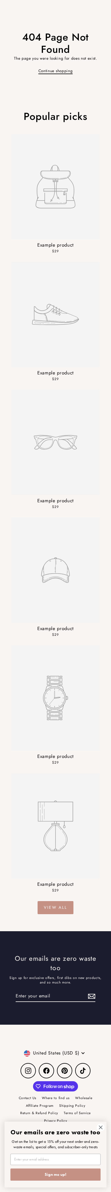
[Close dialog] (101, 1127)
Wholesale (83, 1097)
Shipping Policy (72, 1105)
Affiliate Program (40, 1105)
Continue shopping (55, 71)
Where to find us (55, 1097)
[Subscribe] (90, 996)
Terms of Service (77, 1112)
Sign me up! (55, 1174)
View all (55, 907)
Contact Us (27, 1097)
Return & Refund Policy (39, 1112)
